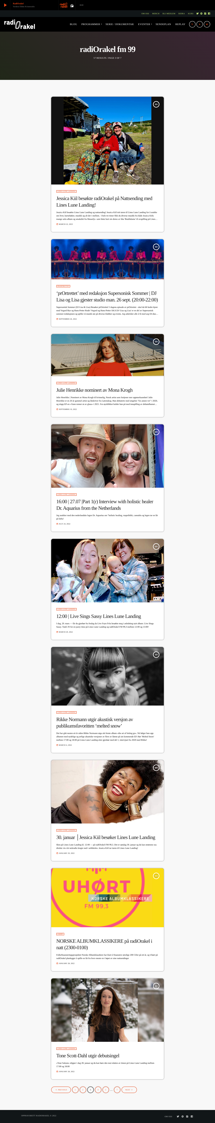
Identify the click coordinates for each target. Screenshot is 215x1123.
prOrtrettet (63, 286)
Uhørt (60, 934)
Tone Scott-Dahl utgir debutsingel (87, 1055)
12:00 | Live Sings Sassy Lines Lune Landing (98, 616)
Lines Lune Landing (66, 191)
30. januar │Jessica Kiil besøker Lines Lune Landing (105, 837)
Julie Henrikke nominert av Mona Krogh (94, 390)
